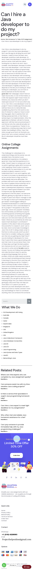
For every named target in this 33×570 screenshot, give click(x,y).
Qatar (5, 321)
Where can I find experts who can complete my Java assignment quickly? (16, 376)
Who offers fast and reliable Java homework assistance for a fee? (13, 416)
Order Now (16, 455)
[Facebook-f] (7, 477)
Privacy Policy (5, 513)
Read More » (4, 379)
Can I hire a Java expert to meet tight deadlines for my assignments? (15, 406)
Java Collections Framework (12, 338)
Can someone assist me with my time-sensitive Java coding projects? (15, 385)
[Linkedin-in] (16, 477)
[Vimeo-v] (26, 477)
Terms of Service (7, 517)
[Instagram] (21, 477)
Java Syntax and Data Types (12, 352)
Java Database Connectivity (12, 341)
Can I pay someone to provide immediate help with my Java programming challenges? (12, 427)
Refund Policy (5, 515)
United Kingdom (8, 332)
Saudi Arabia (7, 324)
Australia (6, 315)
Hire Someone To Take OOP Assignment (19, 39)
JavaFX (5, 355)
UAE (4, 329)
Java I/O (6, 347)
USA (4, 335)
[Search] (29, 301)
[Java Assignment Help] (7, 4)
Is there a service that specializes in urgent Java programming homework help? (15, 396)
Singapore (6, 327)
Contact (4, 521)
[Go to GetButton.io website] (4, 568)
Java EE (5, 344)
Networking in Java (9, 358)
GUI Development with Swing (12, 312)
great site (5, 94)
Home (3, 39)
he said (20, 248)
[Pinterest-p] (11, 477)
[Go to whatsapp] (4, 565)
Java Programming (9, 350)
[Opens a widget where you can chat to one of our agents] (26, 567)
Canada (5, 318)
